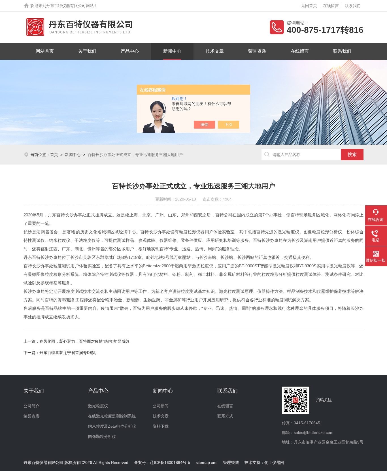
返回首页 (309, 5)
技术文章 (215, 51)
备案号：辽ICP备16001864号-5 (162, 462)
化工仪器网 (274, 462)
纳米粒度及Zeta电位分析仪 (112, 426)
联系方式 (225, 416)
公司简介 (31, 406)
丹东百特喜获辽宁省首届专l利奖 (67, 352)
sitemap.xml (206, 462)
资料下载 (161, 426)
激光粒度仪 (98, 406)
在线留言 (331, 5)
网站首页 (45, 51)
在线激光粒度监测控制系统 (112, 416)
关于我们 (87, 51)
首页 (54, 154)
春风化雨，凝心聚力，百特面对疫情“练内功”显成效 (84, 341)
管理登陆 (231, 462)
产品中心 (130, 51)
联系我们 (353, 5)
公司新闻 (161, 406)
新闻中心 (172, 51)
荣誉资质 (257, 51)
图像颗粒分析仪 (102, 436)
